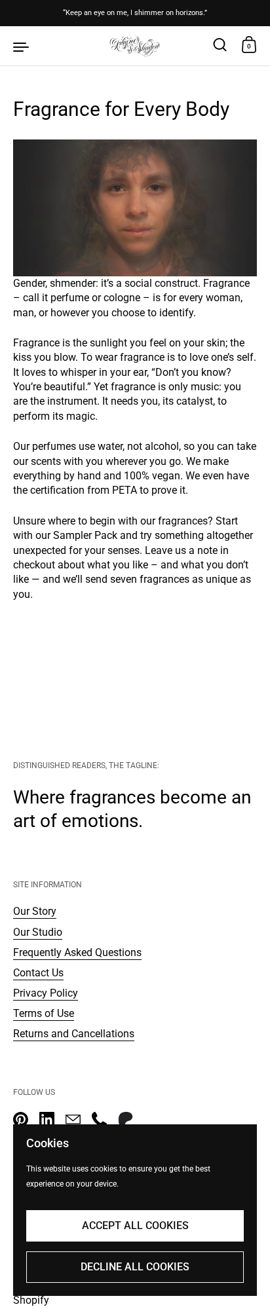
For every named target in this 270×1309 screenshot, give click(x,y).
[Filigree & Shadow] (135, 46)
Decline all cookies (135, 1267)
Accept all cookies (135, 1225)
